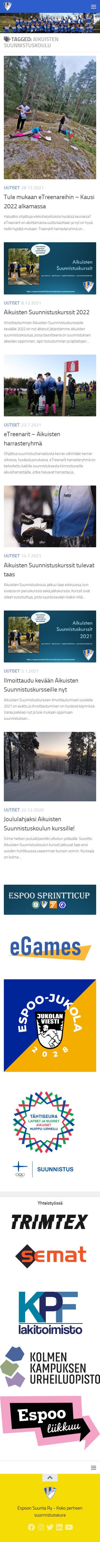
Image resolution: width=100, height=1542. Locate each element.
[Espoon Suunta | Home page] (9, 6)
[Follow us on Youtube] (68, 1527)
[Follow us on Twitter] (50, 1527)
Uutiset (12, 187)
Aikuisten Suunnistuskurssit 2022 (46, 312)
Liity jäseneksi (50, 16)
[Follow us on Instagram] (40, 1527)
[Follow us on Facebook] (31, 1527)
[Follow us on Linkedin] (59, 1527)
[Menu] (93, 6)
